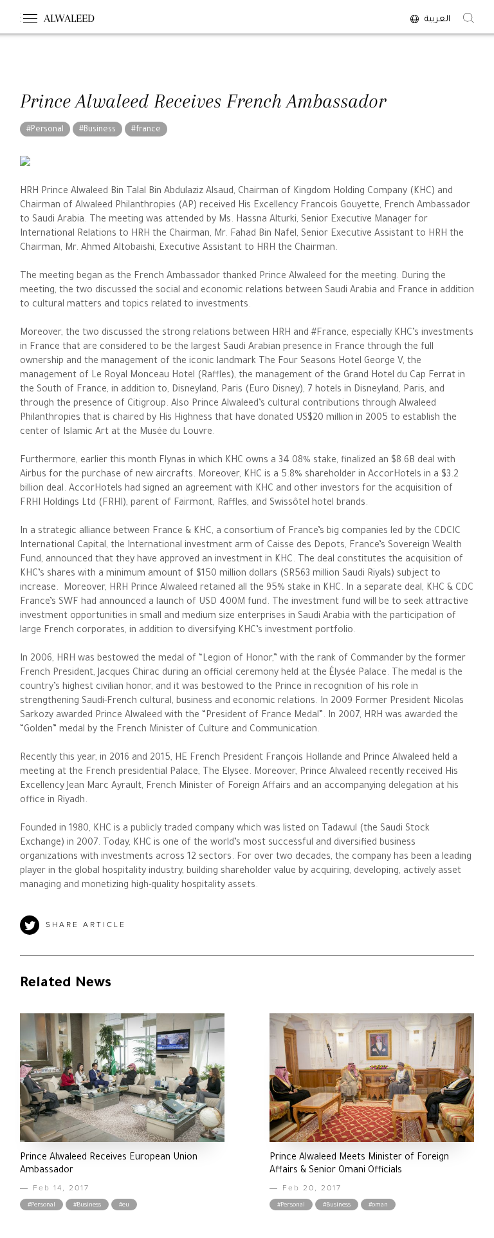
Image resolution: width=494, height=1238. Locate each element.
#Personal (45, 130)
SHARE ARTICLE (86, 925)
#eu (124, 1205)
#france (146, 130)
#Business (97, 130)
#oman (378, 1205)
